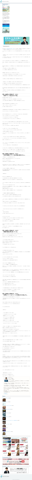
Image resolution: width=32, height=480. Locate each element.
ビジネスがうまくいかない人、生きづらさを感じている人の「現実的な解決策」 (10, 420)
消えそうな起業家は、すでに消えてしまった (7, 431)
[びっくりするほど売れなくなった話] (16, 418)
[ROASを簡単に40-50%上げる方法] (16, 414)
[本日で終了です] (16, 429)
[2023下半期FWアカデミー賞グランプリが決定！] (16, 407)
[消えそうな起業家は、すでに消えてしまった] (16, 433)
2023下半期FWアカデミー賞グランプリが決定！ (7, 405)
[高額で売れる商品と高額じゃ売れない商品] (16, 411)
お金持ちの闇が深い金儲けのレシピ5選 (10, 48)
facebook (6, 24)
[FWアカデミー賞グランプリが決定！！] (16, 426)
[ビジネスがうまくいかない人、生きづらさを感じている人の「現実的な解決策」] (16, 422)
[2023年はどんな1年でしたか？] (16, 403)
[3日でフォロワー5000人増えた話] (16, 400)
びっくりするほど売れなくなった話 (6, 416)
